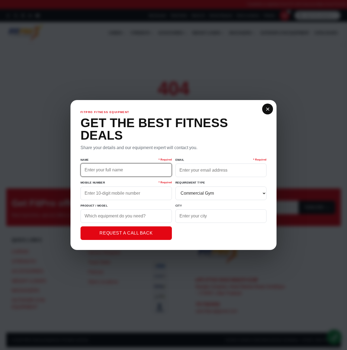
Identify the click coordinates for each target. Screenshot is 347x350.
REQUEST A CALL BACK (126, 233)
